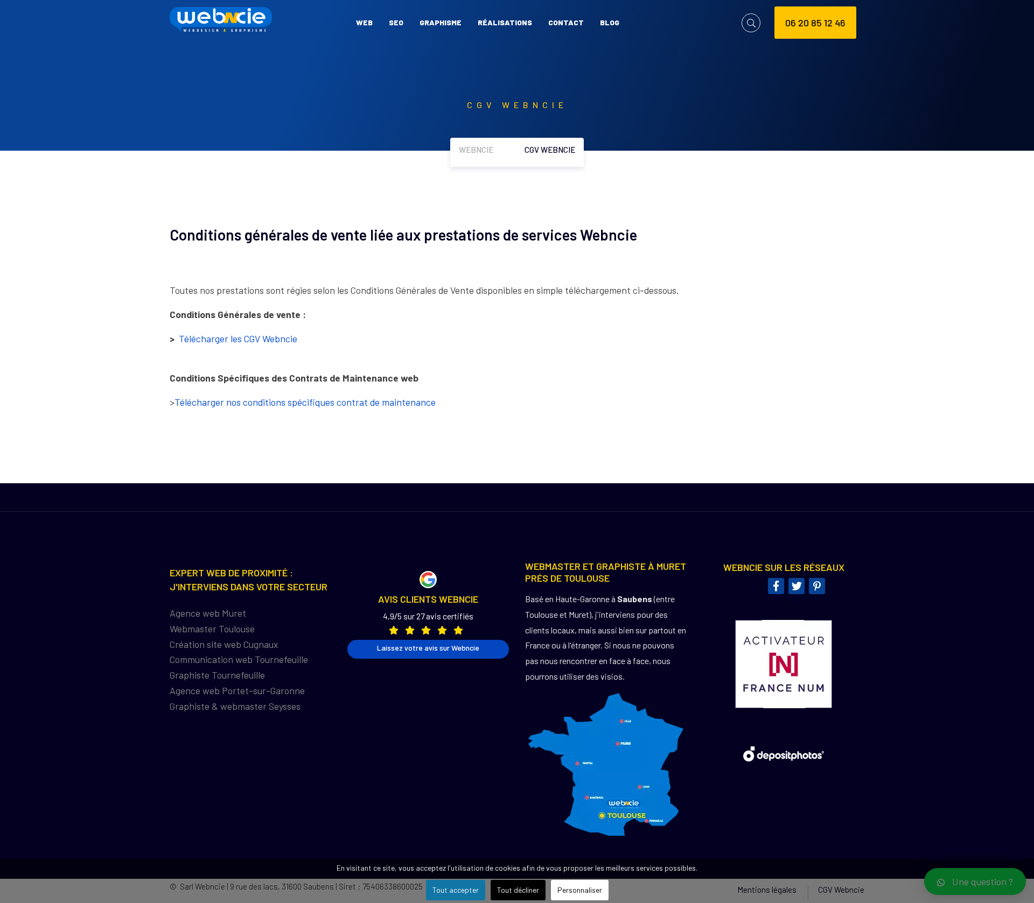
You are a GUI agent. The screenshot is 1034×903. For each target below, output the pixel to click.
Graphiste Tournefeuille (217, 675)
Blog (609, 22)
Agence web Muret (208, 613)
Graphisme (441, 22)
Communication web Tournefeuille (239, 659)
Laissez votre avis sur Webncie (428, 647)
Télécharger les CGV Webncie (239, 338)
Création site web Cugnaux (224, 644)
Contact (566, 22)
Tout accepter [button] (455, 889)
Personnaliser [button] (579, 889)
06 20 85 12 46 (815, 23)
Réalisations (505, 22)
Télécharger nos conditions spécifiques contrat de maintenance (305, 402)
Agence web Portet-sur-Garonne (237, 690)
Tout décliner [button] (518, 889)
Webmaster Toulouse (212, 628)
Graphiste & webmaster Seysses (235, 706)
